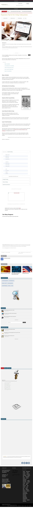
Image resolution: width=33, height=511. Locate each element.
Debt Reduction (11, 280)
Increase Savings (26, 108)
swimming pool (25, 498)
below (20, 208)
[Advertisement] (16, 357)
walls (23, 488)
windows (28, 475)
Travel (9, 285)
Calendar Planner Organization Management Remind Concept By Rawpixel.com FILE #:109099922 (21, 137)
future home (24, 479)
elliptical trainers (8, 154)
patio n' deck (28, 471)
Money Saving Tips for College (5, 273)
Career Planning (4, 285)
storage (24, 483)
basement (27, 489)
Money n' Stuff (4, 283)
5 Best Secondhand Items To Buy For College (10, 11)
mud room (24, 485)
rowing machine (7, 166)
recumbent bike (7, 159)
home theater (27, 476)
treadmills (7, 173)
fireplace (28, 481)
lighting (27, 483)
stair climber (7, 170)
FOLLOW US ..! (5, 456)
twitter (4, 51)
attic (27, 485)
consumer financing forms (7, 382)
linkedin (2, 51)
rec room (24, 472)
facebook (6, 51)
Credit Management (5, 280)
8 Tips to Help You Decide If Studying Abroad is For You (22, 11)
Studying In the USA (25, 273)
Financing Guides (10, 283)
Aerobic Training (8, 151)
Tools (12, 285)
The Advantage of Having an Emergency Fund (9, 335)
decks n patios (25, 497)
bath (23, 476)
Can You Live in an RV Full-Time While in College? (9, 329)
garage (28, 480)
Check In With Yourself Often (9, 67)
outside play (24, 475)
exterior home (25, 492)
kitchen (24, 471)
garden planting (25, 493)
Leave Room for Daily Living (9, 69)
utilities (28, 472)
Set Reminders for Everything (9, 65)
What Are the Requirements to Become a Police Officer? (10, 316)
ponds (24, 484)
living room (24, 494)
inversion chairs (7, 163)
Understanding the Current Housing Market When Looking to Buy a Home (12, 332)
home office (24, 481)
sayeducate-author (7, 258)
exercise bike (7, 157)
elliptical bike (7, 156)
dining (26, 484)
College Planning (7, 252)
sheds (24, 489)
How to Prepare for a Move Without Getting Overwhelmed (10, 313)
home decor (24, 480)
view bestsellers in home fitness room (13, 176)
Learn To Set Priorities (8, 71)
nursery (27, 488)
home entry (24, 501)
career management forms (7, 389)
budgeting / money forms (7, 388)
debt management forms (7, 387)
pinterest (7, 51)
